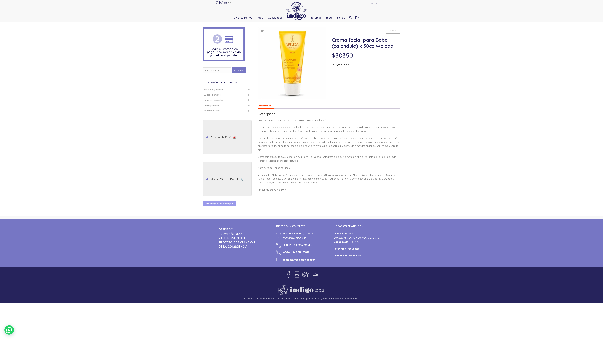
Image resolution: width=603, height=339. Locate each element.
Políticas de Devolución (347, 255)
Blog (329, 17)
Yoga (260, 17)
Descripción (265, 105)
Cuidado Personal (212, 95)
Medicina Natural (212, 110)
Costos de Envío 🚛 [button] (224, 137)
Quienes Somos (242, 17)
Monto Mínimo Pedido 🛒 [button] (227, 179)
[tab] (265, 106)
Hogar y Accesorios (213, 100)
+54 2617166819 (300, 252)
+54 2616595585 (302, 245)
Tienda (341, 17)
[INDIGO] (296, 11)
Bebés (347, 64)
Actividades (275, 17)
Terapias (316, 17)
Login (376, 3)
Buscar (238, 70)
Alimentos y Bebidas (214, 89)
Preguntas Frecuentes (346, 248)
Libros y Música (211, 105)
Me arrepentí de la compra (219, 203)
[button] (9, 330)
